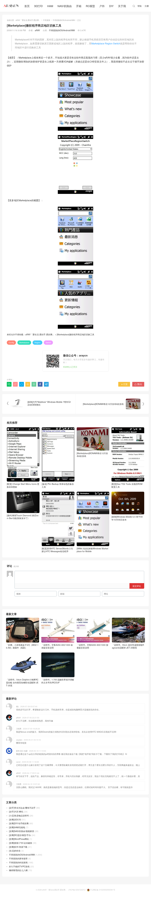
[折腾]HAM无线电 (17, 827)
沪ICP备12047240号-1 (77, 889)
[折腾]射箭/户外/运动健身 (20, 842)
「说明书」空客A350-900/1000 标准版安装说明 (57, 646)
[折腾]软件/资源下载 (18, 846)
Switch (48, 342)
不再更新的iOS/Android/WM (64, 20)
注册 (147, 5)
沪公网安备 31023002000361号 (102, 889)
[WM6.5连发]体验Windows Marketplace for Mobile (92, 550)
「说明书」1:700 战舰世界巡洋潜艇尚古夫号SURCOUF (57, 681)
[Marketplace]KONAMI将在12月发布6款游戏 (92, 454)
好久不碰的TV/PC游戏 (19, 866)
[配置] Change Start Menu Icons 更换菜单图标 (23, 485)
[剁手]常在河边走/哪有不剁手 (22, 807)
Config (11, 342)
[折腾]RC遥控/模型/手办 (20, 835)
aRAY (37, 30)
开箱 (78, 6)
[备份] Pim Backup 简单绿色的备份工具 (58, 485)
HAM (50, 6)
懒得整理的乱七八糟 (18, 870)
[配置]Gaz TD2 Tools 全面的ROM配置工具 (126, 485)
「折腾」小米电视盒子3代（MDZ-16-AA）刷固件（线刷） (22, 646)
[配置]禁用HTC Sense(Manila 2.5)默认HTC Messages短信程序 (57, 550)
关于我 (122, 6)
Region (37, 342)
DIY (111, 6)
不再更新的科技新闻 (18, 862)
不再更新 (46, 20)
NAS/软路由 (65, 6)
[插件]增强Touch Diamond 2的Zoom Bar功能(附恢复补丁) (22, 517)
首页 (27, 6)
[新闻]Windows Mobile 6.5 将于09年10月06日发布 (127, 518)
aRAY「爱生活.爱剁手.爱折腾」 (28, 20)
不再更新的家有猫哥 (18, 858)
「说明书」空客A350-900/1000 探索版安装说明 (92, 646)
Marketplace (24, 342)
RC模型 (90, 6)
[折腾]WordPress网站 (19, 838)
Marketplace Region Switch (105, 43)
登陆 (139, 5)
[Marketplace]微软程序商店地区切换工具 (75, 334)
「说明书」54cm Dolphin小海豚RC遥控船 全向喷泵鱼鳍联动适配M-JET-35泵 (22, 682)
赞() (138, 384)
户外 (102, 6)
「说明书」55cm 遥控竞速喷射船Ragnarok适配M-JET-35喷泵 (128, 646)
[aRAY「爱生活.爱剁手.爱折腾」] (11, 6)
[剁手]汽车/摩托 (16, 811)
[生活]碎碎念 (14, 850)
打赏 (124, 384)
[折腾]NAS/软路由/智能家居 (21, 831)
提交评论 (137, 585)
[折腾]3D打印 (15, 819)
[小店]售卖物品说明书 (19, 815)
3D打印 (38, 6)
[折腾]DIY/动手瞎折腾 (19, 823)
